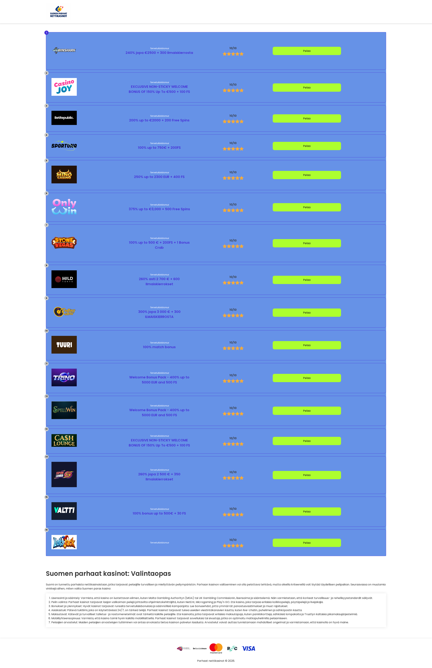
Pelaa (306, 51)
